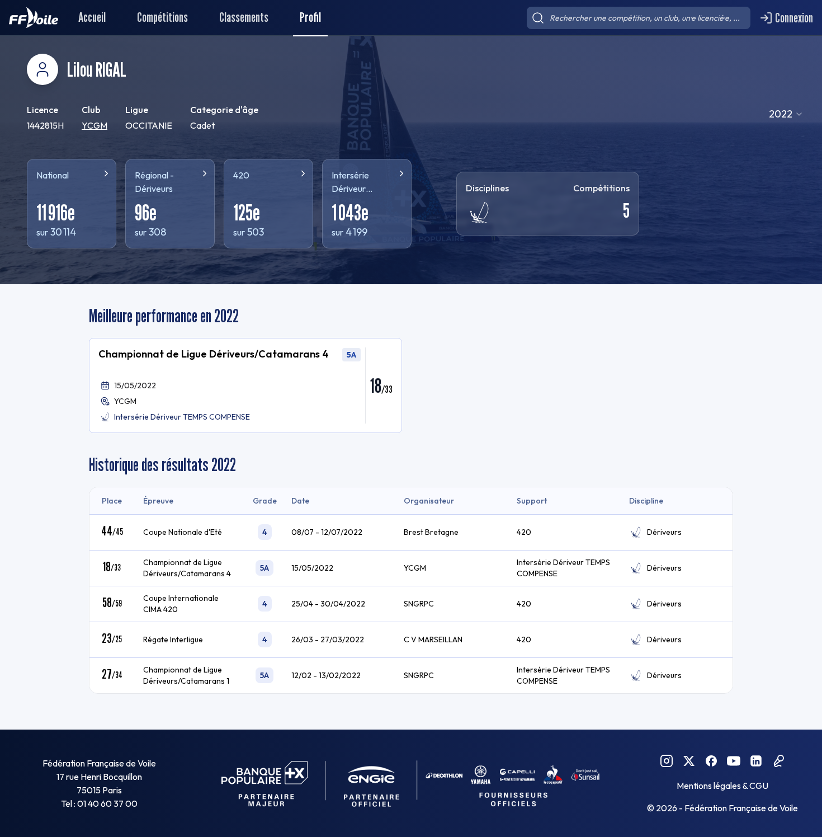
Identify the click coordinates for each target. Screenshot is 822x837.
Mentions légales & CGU (722, 785)
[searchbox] (638, 18)
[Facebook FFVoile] (711, 761)
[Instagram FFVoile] (666, 761)
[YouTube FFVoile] (734, 761)
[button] (245, 385)
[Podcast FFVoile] (778, 761)
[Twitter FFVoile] (689, 761)
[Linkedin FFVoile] (756, 761)
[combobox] (786, 114)
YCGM (94, 125)
